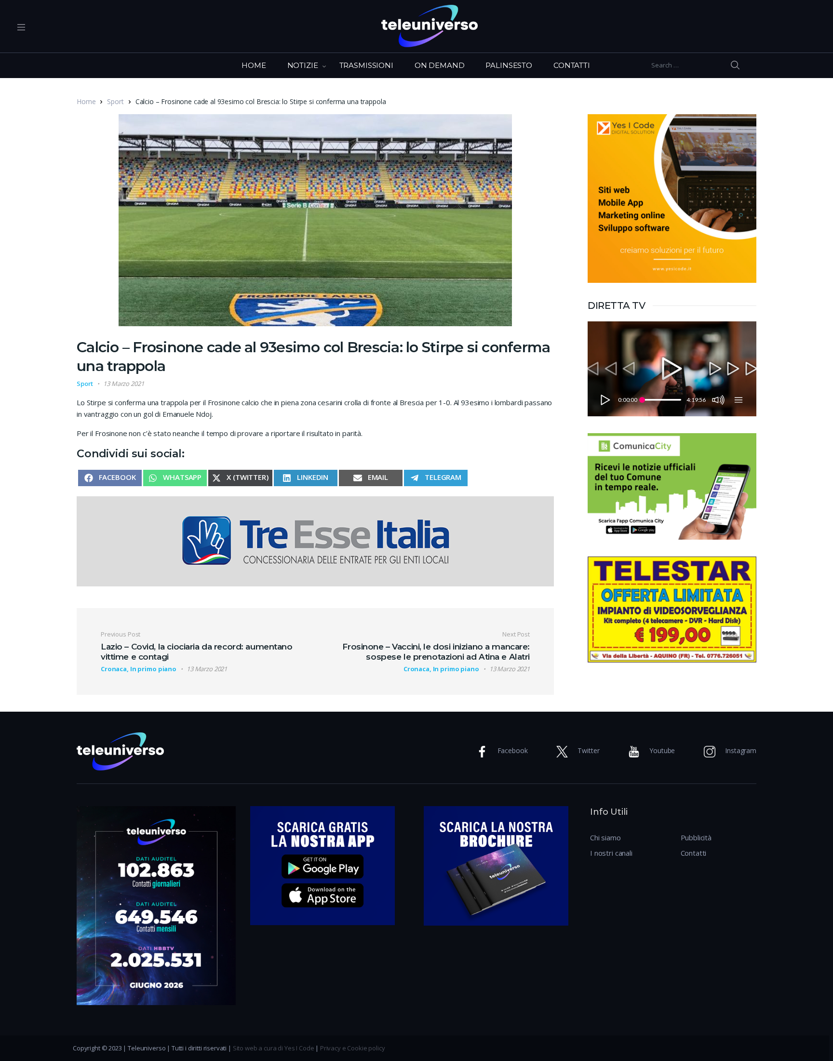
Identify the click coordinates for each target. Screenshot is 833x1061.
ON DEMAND (440, 65)
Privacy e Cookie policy (352, 1048)
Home (86, 101)
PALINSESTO (508, 65)
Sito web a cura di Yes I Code (273, 1048)
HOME (254, 65)
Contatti (694, 853)
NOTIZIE (302, 65)
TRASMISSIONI (366, 65)
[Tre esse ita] (315, 540)
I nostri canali (611, 853)
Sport (115, 101)
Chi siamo (605, 837)
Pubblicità (696, 837)
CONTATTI (571, 65)
